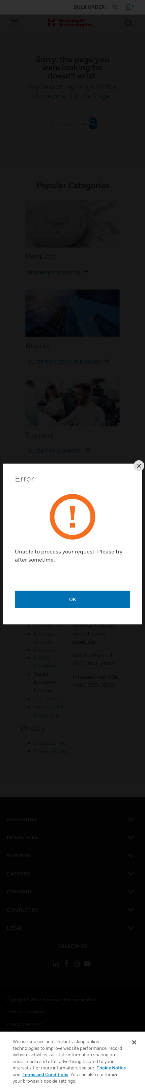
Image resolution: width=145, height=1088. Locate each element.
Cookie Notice (111, 1067)
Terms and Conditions (45, 1074)
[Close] (134, 1042)
